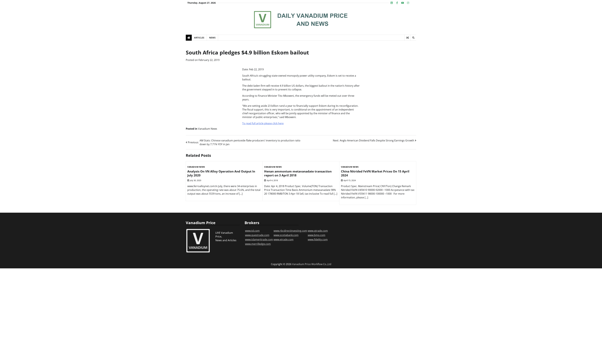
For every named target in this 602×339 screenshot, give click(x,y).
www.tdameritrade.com (259, 239)
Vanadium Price (301, 264)
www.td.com (252, 230)
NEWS (212, 37)
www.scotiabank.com (286, 235)
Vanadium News (207, 128)
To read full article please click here (263, 123)
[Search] (413, 38)
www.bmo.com (316, 235)
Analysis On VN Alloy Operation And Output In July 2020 (221, 173)
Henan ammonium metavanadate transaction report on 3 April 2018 (298, 173)
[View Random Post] (407, 38)
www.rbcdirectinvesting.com (290, 230)
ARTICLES (199, 37)
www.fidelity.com (318, 239)
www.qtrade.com (318, 230)
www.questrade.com (257, 235)
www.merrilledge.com (258, 244)
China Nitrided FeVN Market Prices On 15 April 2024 (375, 173)
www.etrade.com (283, 239)
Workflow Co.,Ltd (321, 264)
